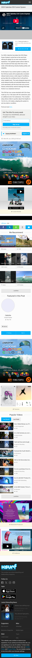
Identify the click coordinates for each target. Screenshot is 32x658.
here (11, 107)
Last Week (16, 419)
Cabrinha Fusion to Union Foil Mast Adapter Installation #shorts (8, 263)
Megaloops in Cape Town (24, 281)
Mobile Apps (19, 630)
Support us (25, 133)
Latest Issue (4, 637)
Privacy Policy (12, 649)
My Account (4, 626)
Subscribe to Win (23, 48)
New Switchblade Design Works (24, 245)
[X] (6, 583)
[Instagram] (10, 583)
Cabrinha (8, 315)
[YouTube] (14, 583)
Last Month (6, 419)
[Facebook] (2, 583)
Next (22, 333)
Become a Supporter (7, 630)
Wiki (17, 638)
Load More (16, 290)
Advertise (18, 626)
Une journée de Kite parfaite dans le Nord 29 (8, 245)
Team (17, 634)
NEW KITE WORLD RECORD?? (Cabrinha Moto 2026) (8, 281)
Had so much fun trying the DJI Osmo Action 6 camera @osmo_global (24, 263)
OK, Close (16, 655)
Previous (9, 333)
